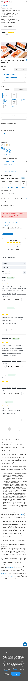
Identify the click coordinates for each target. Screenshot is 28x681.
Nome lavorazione (6, 190)
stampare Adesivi (10, 567)
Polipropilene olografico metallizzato (14, 80)
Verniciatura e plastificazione (9, 158)
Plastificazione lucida (8, 167)
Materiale (3, 66)
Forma (2, 86)
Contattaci (7, 234)
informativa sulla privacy (15, 669)
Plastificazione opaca (8, 164)
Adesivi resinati (13, 576)
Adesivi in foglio (4, 573)
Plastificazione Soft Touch (10, 171)
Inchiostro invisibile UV (7, 130)
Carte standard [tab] (20, 69)
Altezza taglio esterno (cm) (8, 123)
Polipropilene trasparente (11, 77)
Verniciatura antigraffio (9, 161)
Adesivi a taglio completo (11, 569)
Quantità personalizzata (7, 205)
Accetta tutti (15, 674)
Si (4, 136)
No (4, 133)
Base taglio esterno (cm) (8, 115)
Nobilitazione (4, 142)
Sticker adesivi (5, 5)
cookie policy (5, 670)
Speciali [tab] (21, 89)
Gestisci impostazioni (6, 674)
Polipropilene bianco (10, 74)
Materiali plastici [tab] (7, 69)
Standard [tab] (7, 89)
